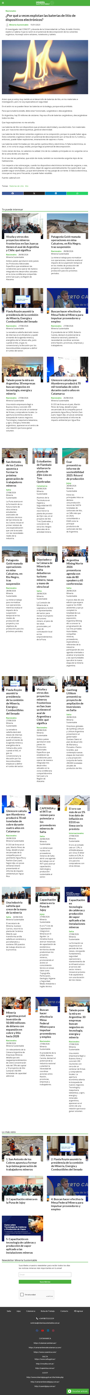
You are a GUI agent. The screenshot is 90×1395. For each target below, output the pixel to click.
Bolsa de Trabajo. (48, 1311)
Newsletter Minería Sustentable (19, 1260)
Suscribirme (45, 1282)
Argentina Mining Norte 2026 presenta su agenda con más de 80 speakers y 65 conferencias (74, 571)
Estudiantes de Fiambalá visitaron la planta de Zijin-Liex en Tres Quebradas (44, 471)
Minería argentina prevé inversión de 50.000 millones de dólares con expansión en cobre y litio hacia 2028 (16, 1024)
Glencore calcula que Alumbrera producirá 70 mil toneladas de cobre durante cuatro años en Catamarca (66, 386)
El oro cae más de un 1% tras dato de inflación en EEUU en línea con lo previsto (77, 819)
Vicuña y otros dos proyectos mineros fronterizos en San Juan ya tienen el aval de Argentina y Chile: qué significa (22, 243)
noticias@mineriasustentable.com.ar (45, 1323)
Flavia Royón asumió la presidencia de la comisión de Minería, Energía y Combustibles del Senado (22, 316)
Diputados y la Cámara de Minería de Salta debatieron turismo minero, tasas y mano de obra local (45, 573)
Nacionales (11, 11)
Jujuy (68, 483)
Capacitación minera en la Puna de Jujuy (48, 904)
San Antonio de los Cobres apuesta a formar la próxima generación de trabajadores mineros (14, 473)
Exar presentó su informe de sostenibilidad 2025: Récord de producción (75, 470)
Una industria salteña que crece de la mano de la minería (16, 907)
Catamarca (42, 486)
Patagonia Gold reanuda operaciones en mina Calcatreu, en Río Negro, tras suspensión (66, 241)
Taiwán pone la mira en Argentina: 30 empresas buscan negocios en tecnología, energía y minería (20, 386)
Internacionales (76, 833)
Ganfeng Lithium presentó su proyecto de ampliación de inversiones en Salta (74, 700)
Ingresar (79, 1311)
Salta (8, 490)
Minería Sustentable (18, 24)
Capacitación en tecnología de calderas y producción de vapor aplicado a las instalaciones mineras (77, 913)
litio (26, 186)
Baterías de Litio (16, 186)
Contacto (64, 1311)
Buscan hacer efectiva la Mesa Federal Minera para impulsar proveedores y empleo (67, 316)
